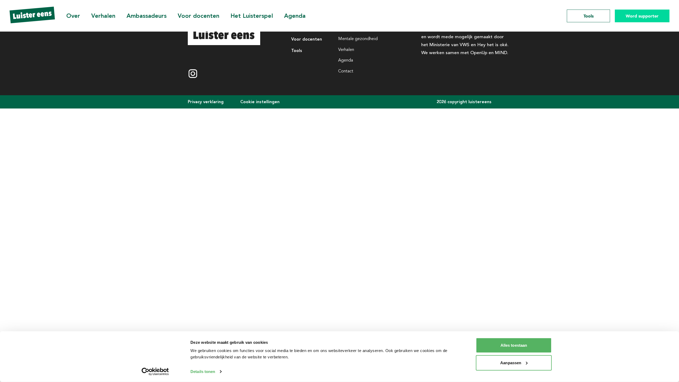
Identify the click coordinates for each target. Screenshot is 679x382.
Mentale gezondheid (358, 38)
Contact (345, 71)
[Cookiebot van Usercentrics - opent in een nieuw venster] (155, 372)
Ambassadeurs (147, 15)
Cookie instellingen (260, 101)
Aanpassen (510, 362)
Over (73, 15)
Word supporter (642, 15)
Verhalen (103, 15)
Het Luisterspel (251, 15)
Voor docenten (198, 15)
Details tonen (202, 371)
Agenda (295, 15)
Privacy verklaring (206, 101)
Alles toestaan (513, 345)
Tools (589, 15)
